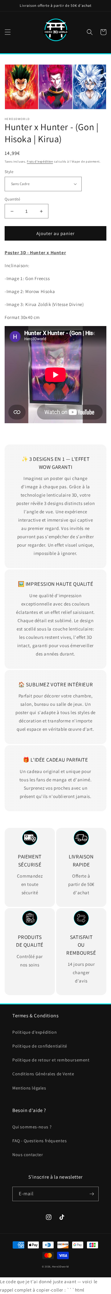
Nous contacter (27, 1154)
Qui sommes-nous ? (31, 1127)
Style (9, 171)
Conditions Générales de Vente (43, 1074)
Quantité (12, 199)
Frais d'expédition (40, 161)
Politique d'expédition (34, 1032)
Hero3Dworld (60, 1266)
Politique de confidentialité (39, 1046)
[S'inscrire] (91, 1194)
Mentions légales (29, 1088)
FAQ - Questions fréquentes (39, 1140)
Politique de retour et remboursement (51, 1060)
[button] (7, 32)
